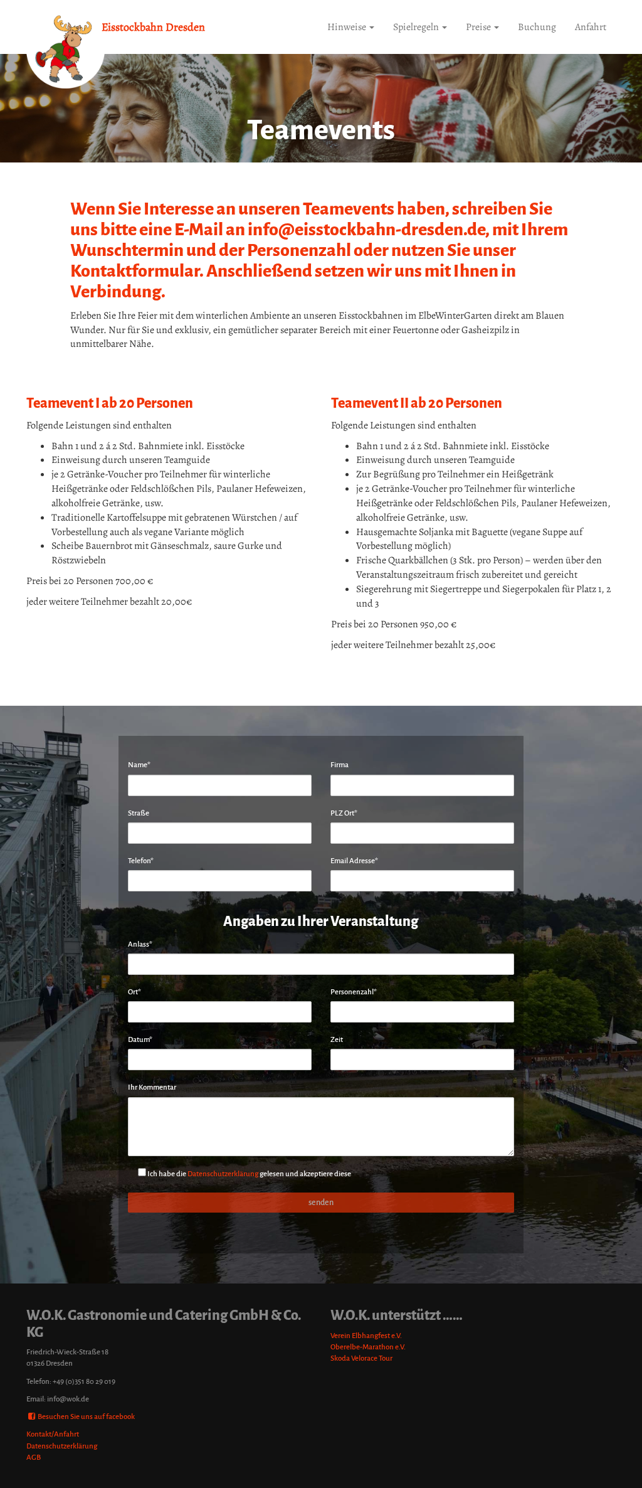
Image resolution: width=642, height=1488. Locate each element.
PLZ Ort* (343, 813)
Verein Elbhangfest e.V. (366, 1336)
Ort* (134, 992)
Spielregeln (417, 27)
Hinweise (347, 27)
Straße (138, 813)
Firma (339, 765)
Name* (139, 765)
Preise (479, 27)
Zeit (336, 1040)
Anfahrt (590, 27)
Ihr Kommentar (152, 1087)
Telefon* (141, 861)
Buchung (537, 27)
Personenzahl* (353, 992)
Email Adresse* (354, 861)
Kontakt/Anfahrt (52, 1434)
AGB (33, 1457)
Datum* (140, 1040)
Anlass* (140, 944)
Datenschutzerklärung (222, 1174)
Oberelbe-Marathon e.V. (368, 1347)
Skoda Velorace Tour (361, 1358)
